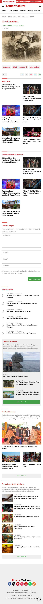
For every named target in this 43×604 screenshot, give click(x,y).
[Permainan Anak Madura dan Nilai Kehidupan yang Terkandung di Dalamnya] (7, 498)
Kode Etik (32, 592)
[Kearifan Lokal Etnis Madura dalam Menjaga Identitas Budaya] (11, 457)
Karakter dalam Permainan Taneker (26, 517)
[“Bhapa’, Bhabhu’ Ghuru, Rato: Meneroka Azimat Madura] (32, 110)
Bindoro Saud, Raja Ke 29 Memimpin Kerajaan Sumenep (23, 296)
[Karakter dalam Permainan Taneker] (7, 518)
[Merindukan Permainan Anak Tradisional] (7, 528)
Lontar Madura (7, 26)
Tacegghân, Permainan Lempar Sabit (26, 547)
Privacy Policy (25, 590)
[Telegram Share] (35, 74)
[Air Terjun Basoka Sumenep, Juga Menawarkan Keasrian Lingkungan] (8, 384)
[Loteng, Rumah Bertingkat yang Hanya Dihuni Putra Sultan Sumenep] (11, 131)
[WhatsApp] (30, 584)
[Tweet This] (26, 74)
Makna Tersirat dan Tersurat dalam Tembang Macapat (22, 326)
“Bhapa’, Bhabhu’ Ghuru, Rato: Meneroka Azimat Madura (32, 120)
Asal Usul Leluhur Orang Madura (18, 318)
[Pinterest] (18, 584)
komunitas (6, 67)
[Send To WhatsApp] (39, 74)
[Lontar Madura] (15, 6)
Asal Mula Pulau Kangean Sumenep (19, 311)
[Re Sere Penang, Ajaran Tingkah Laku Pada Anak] (7, 538)
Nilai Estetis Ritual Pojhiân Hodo (32, 465)
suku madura (34, 67)
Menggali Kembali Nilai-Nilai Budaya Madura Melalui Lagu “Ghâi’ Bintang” (27, 507)
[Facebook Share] (22, 74)
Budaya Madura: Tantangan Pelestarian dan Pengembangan (32, 98)
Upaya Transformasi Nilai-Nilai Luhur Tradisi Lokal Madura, (32, 141)
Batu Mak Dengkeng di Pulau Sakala (15, 376)
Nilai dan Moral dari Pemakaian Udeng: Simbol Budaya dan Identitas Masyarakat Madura (11, 87)
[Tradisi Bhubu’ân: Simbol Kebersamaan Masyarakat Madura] (21, 433)
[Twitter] (13, 584)
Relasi (15, 67)
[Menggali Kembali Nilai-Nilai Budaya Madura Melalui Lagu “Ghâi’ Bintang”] (7, 508)
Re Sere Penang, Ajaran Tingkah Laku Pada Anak (27, 538)
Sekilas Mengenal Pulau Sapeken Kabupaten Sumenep (22, 304)
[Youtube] (26, 584)
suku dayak (23, 67)
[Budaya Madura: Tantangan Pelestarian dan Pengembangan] (32, 89)
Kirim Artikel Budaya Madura (21, 595)
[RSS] (34, 584)
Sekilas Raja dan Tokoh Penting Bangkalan (21, 333)
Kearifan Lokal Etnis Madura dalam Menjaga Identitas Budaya (10, 466)
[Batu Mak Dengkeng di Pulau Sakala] (21, 362)
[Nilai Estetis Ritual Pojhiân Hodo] (32, 457)
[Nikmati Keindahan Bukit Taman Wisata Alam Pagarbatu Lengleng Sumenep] (8, 394)
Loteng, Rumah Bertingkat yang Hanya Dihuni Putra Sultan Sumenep (11, 140)
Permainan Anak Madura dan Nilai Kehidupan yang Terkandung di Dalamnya (26, 498)
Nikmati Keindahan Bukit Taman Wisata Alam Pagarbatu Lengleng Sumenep (27, 393)
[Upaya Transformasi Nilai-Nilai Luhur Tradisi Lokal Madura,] (32, 132)
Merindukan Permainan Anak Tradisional (24, 528)
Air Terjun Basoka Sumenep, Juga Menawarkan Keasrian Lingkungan (27, 383)
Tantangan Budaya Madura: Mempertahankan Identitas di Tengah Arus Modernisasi (11, 120)
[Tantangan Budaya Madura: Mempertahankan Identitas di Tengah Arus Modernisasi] (11, 110)
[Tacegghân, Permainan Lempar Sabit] (7, 548)
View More (21, 402)
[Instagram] (22, 584)
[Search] (40, 6)
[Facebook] (9, 584)
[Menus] (3, 6)
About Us (16, 590)
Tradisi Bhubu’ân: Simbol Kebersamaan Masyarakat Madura (19, 447)
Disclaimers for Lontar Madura (17, 592)
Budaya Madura (19, 26)
